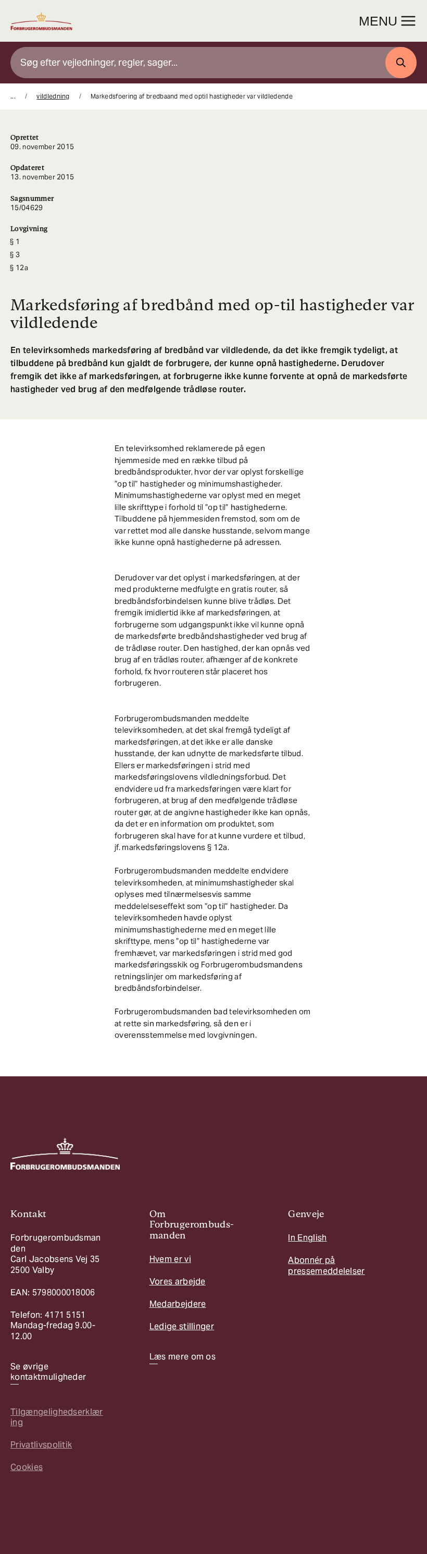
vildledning (53, 96)
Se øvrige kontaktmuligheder (48, 1372)
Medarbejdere (177, 1303)
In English (307, 1237)
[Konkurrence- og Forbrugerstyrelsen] (41, 21)
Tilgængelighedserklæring (56, 1417)
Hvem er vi (170, 1259)
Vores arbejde (177, 1281)
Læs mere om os (182, 1357)
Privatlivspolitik (41, 1444)
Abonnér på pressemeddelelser (326, 1265)
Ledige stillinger (181, 1326)
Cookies (26, 1467)
